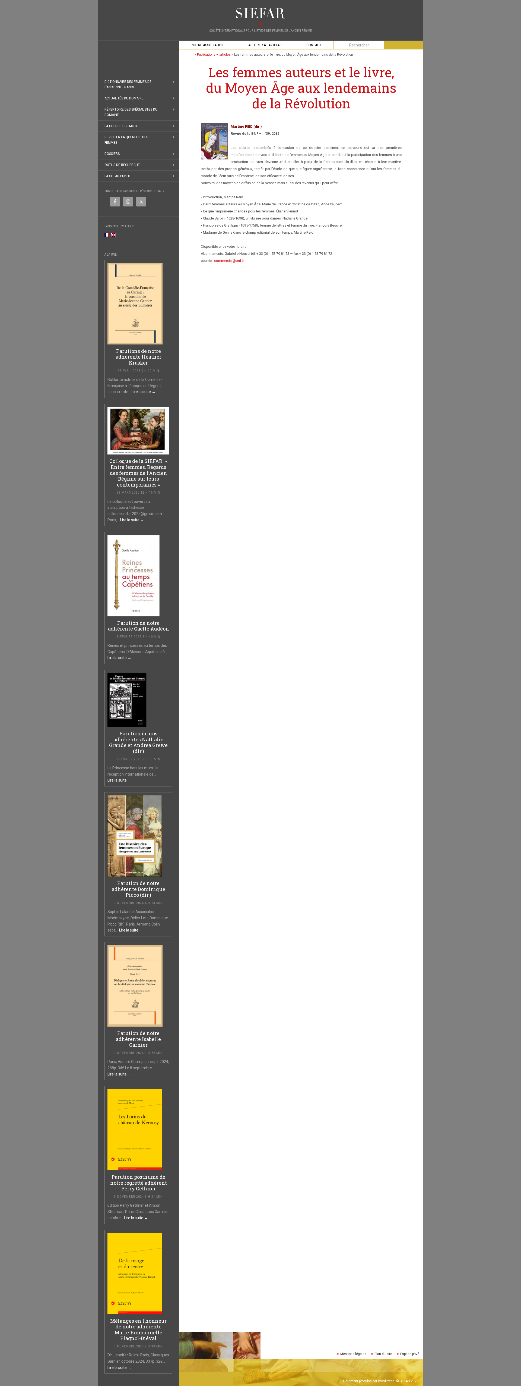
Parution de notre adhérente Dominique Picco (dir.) (138, 889)
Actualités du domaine (124, 98)
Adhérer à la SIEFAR (265, 45)
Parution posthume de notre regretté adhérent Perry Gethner (138, 1183)
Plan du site (383, 1354)
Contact (313, 45)
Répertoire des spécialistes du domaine (130, 112)
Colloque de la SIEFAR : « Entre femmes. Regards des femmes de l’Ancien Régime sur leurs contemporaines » (138, 473)
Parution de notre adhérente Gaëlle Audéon (138, 626)
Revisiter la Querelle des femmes (126, 140)
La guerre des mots (121, 126)
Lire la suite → (143, 392)
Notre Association (208, 45)
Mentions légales (353, 1354)
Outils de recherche (122, 165)
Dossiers (112, 154)
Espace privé (409, 1354)
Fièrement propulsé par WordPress (369, 1381)
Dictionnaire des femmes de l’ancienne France (127, 84)
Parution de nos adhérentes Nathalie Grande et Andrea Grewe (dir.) (138, 742)
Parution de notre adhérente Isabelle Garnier (138, 1039)
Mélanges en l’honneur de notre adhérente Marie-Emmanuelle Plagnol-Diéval (138, 1330)
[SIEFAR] (260, 13)
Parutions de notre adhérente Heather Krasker (138, 357)
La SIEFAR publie (117, 176)
